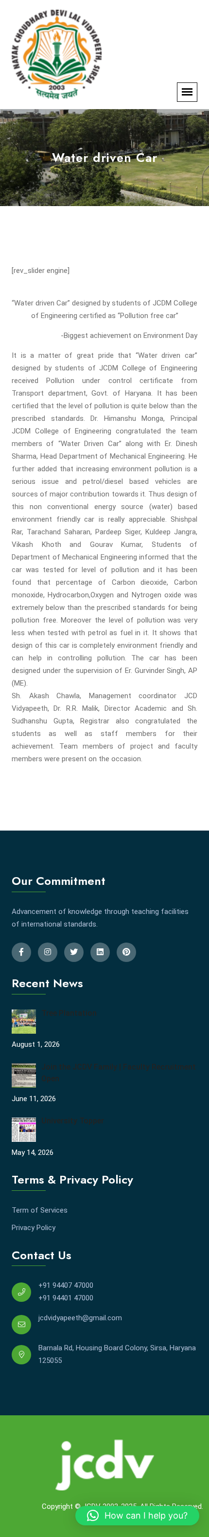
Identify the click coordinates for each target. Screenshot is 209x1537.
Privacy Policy (33, 1227)
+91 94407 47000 (65, 1285)
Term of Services (40, 1210)
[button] (137, 1515)
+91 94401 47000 (65, 1298)
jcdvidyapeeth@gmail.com (80, 1317)
